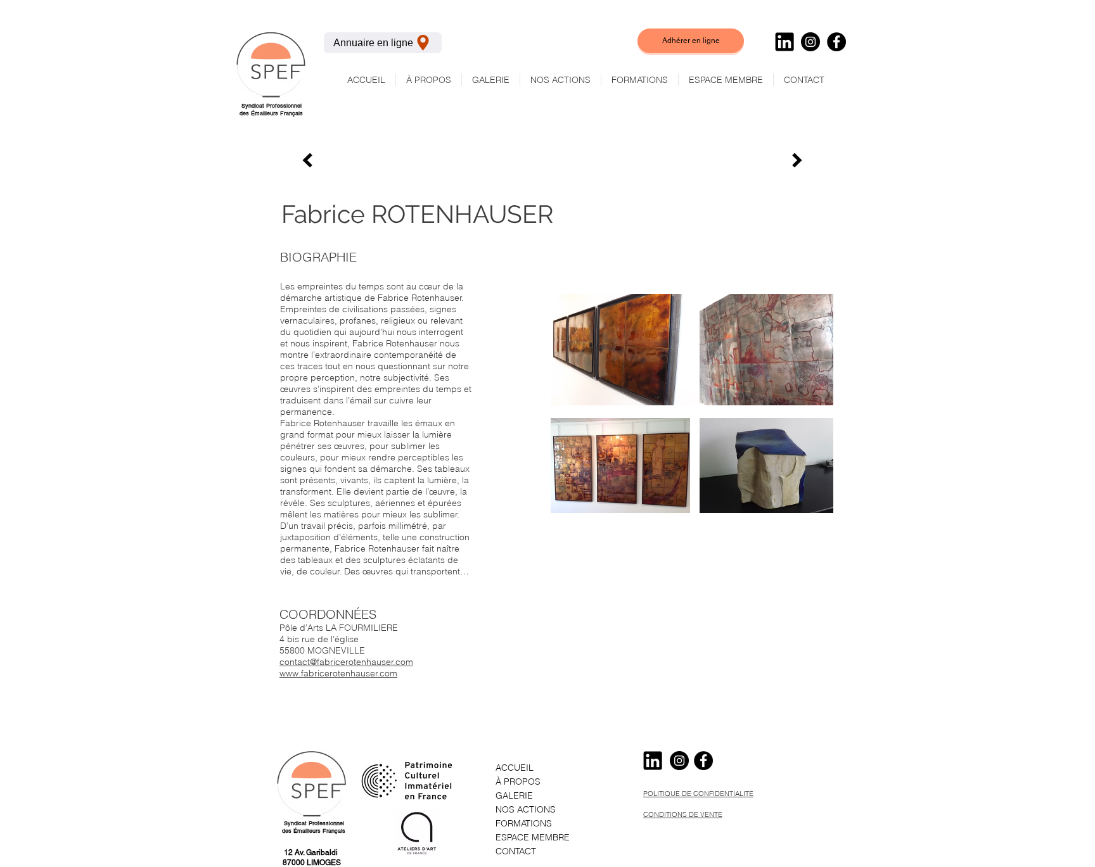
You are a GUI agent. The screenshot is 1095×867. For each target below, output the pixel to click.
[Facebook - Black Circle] (836, 41)
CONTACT (516, 851)
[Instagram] (810, 41)
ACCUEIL (515, 767)
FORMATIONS (524, 823)
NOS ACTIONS (526, 809)
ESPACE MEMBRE (533, 837)
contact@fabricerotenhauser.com (346, 662)
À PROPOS (518, 781)
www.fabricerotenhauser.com (338, 673)
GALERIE (514, 795)
